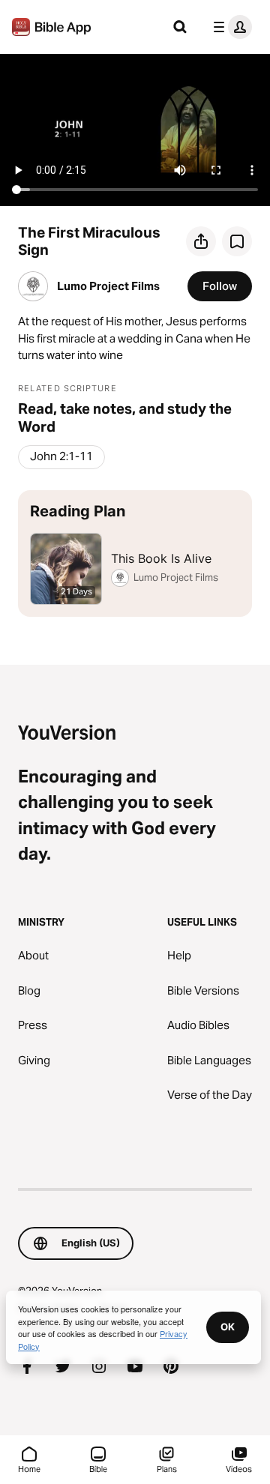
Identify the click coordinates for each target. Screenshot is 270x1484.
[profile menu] (229, 27)
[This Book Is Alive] (135, 553)
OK (227, 1327)
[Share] (201, 241)
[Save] (237, 241)
